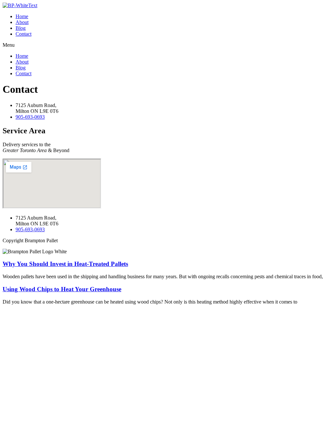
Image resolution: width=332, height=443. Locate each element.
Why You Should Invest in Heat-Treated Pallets (65, 263)
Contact (23, 34)
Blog (21, 28)
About (22, 22)
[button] (166, 45)
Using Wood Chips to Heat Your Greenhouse (62, 289)
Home (22, 16)
